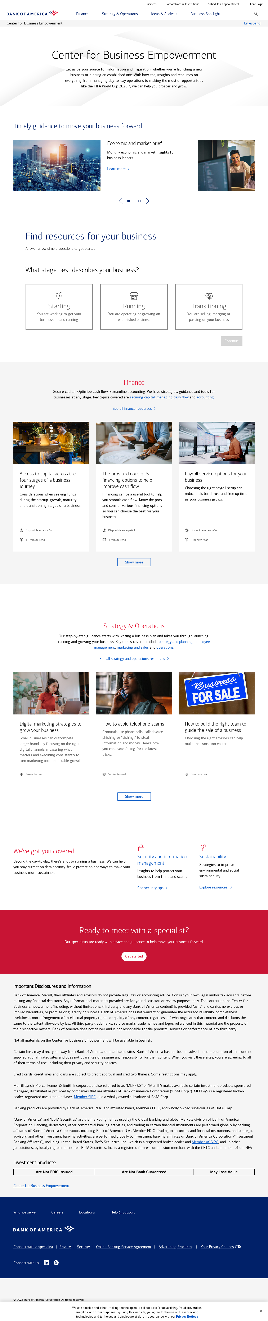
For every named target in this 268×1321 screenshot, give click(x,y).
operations (164, 647)
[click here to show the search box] (256, 14)
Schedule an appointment (223, 4)
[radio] (59, 307)
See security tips (150, 888)
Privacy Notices (187, 1316)
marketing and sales (133, 647)
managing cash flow (173, 397)
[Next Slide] (147, 201)
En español (252, 23)
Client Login (256, 4)
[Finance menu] (91, 14)
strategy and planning (175, 641)
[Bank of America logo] (32, 13)
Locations (87, 1212)
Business (151, 4)
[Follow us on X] (56, 1263)
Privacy (65, 1246)
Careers (57, 1212)
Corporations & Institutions (182, 4)
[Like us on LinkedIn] (46, 1263)
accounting (205, 397)
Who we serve (24, 1212)
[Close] (261, 1311)
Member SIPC (85, 1096)
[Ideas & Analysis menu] (179, 14)
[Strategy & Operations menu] (140, 14)
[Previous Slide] (121, 201)
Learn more (116, 168)
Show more (134, 562)
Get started (134, 956)
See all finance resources (132, 408)
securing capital (142, 397)
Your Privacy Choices (217, 1246)
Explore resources (213, 887)
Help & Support (123, 1212)
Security (83, 1246)
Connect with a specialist (33, 1246)
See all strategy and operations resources (132, 658)
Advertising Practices (175, 1246)
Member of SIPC (205, 1142)
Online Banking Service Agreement (123, 1246)
